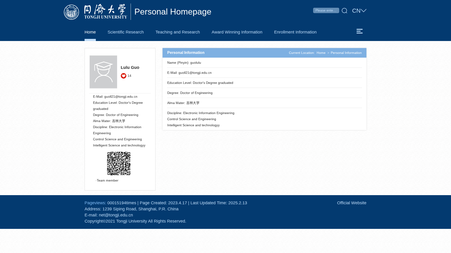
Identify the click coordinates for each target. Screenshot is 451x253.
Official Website (351, 203)
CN (356, 10)
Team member (107, 180)
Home (321, 53)
